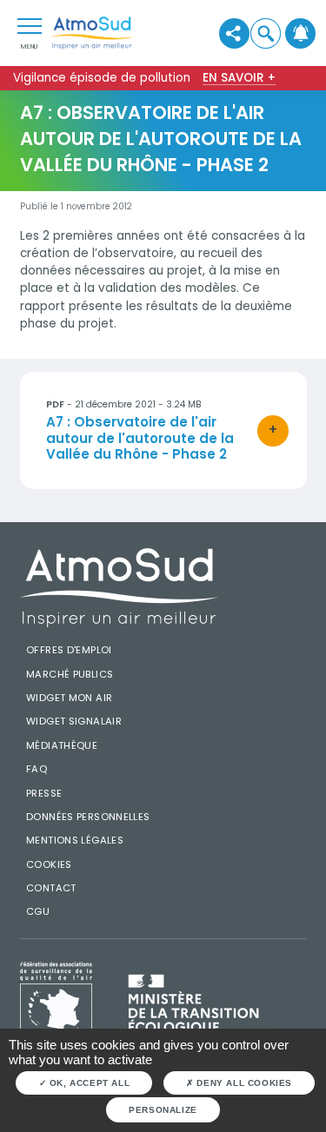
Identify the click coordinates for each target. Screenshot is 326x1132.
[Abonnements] (300, 33)
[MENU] (29, 25)
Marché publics (69, 674)
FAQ (36, 769)
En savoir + (239, 78)
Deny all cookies (243, 1083)
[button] (266, 33)
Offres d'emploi (69, 650)
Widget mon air (69, 698)
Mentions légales (74, 840)
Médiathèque (61, 745)
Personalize (163, 1110)
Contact (51, 888)
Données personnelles (88, 817)
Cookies (49, 864)
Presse (44, 793)
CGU (38, 911)
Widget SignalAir (74, 721)
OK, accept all (88, 1083)
